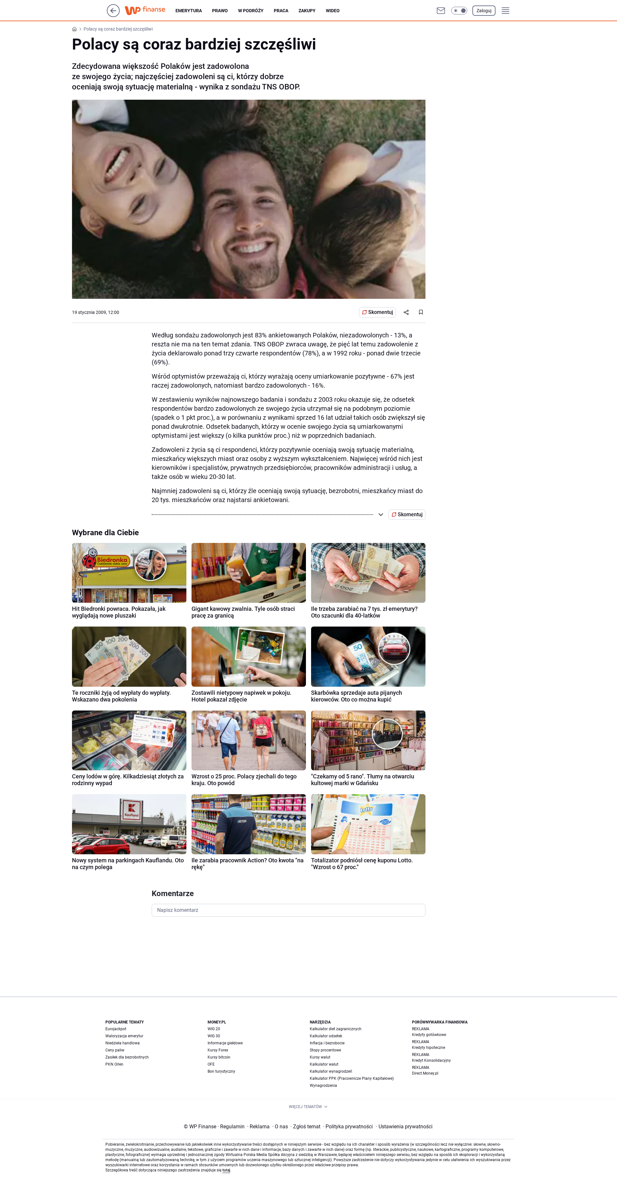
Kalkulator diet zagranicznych (336, 1029)
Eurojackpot (115, 1029)
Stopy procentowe (325, 1050)
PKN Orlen (114, 1064)
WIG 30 (214, 1036)
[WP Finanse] (150, 10)
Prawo (220, 10)
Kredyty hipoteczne (428, 1047)
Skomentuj (380, 312)
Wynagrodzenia (323, 1085)
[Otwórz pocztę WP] (441, 10)
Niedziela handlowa (122, 1043)
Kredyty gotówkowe (429, 1034)
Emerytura (188, 10)
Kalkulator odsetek (326, 1036)
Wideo (333, 10)
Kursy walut (320, 1057)
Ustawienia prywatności (404, 1126)
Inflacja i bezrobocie (327, 1043)
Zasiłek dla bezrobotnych (127, 1057)
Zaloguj (484, 10)
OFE (211, 1064)
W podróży (251, 10)
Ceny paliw (114, 1050)
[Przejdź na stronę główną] (113, 15)
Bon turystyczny (221, 1071)
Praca (281, 10)
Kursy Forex (218, 1050)
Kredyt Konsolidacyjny (431, 1060)
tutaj (226, 1170)
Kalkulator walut (324, 1064)
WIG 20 (214, 1029)
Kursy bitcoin (219, 1057)
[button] (459, 10)
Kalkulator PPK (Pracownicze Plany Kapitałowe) (352, 1078)
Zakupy (307, 10)
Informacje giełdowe (225, 1043)
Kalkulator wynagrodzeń (331, 1071)
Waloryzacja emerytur (124, 1036)
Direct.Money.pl (425, 1073)
